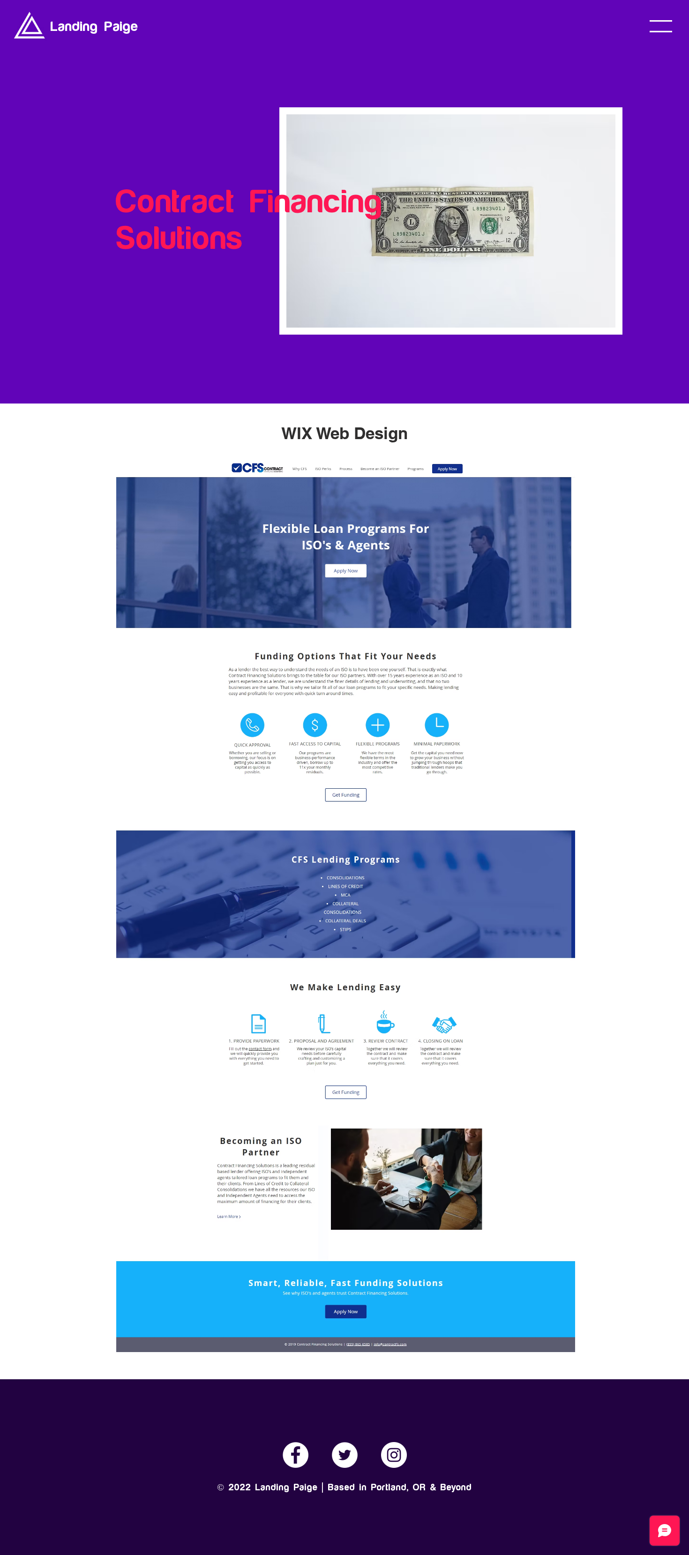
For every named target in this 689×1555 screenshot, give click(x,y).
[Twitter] (345, 1455)
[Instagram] (394, 1455)
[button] (661, 26)
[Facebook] (295, 1455)
